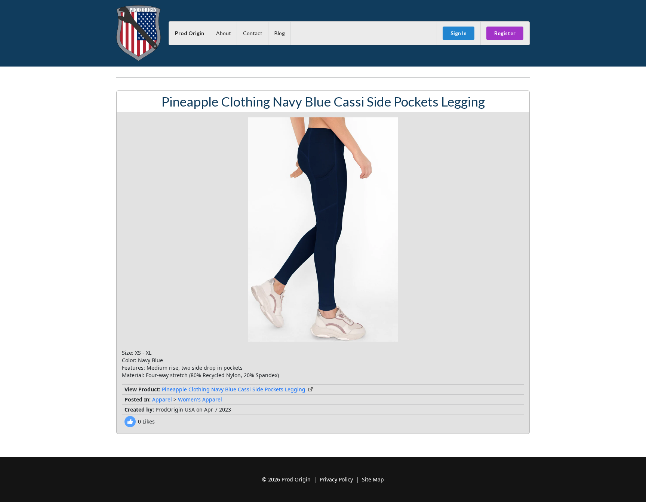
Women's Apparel (200, 399)
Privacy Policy (336, 479)
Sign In (458, 33)
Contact (252, 33)
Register (505, 33)
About (223, 33)
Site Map (373, 479)
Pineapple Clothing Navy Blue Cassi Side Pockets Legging (233, 389)
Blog (279, 33)
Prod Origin (189, 33)
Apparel (162, 399)
